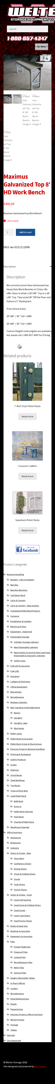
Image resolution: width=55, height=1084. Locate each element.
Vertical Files (20, 972)
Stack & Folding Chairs (25, 874)
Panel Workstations (19, 998)
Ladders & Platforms (20, 681)
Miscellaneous (17, 697)
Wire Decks (19, 728)
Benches (14, 585)
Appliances (15, 837)
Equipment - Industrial (21, 631)
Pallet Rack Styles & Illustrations (26, 744)
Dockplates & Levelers (20, 621)
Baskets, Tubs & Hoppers (22, 579)
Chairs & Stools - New (20, 853)
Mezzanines (16, 692)
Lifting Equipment (18, 686)
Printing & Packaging (20, 754)
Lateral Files (20, 957)
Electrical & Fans (18, 626)
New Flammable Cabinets (26, 647)
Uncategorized (14, 1040)
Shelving (14, 770)
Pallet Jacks (16, 733)
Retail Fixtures (17, 1019)
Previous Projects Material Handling (27, 749)
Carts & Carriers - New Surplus (24, 605)
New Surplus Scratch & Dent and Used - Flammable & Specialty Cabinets (32, 654)
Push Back (19, 816)
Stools (17, 879)
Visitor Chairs (20, 889)
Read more (27, 416)
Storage (14, 1024)
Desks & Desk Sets (19, 926)
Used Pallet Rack (18, 796)
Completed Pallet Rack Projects (25, 611)
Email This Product (28, 351)
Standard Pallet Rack (24, 822)
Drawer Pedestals (22, 946)
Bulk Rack (18, 801)
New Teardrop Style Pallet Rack (25, 707)
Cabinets (14, 848)
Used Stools (19, 910)
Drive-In (17, 806)
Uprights (18, 718)
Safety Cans (20, 660)
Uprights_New (20, 723)
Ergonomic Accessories (21, 936)
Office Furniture (14, 832)
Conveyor (14, 616)
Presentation (16, 1009)
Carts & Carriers (18, 600)
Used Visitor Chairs (23, 920)
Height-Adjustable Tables (22, 978)
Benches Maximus (18, 590)
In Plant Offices (17, 983)
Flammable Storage (19, 636)
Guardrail (14, 676)
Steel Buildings (17, 780)
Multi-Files (19, 967)
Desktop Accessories (20, 931)
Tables (13, 1030)
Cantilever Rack (17, 595)
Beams (17, 712)
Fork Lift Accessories (20, 666)
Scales (13, 764)
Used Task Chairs (22, 915)
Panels (13, 1004)
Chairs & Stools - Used (21, 894)
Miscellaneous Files (23, 962)
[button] (46, 58)
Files (12, 941)
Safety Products (18, 759)
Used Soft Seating (22, 900)
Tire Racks (15, 785)
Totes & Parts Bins (19, 790)
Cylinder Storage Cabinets (26, 642)
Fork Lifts (14, 671)
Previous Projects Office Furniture (26, 1014)
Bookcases (15, 842)
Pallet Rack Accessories (21, 738)
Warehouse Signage (19, 827)
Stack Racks (16, 775)
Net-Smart (40, 1066)
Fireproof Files (21, 952)
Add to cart (25, 232)
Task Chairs (19, 884)
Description (10, 266)
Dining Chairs (20, 869)
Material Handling (15, 574)
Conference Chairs (22, 863)
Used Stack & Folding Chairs (27, 905)
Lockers (14, 988)
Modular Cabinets (18, 702)
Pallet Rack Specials (23, 811)
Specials (11, 1035)
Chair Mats (19, 858)
